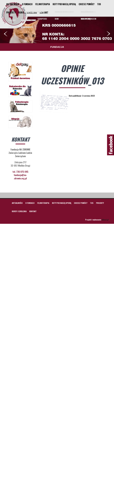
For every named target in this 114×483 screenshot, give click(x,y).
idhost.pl (105, 219)
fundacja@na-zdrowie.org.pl (20, 176)
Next (108, 34)
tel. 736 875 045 (20, 171)
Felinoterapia (42, 4)
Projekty (11, 12)
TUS (99, 4)
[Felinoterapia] (13, 25)
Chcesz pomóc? (86, 4)
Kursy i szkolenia (27, 12)
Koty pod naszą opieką (64, 4)
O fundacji (27, 4)
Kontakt (44, 12)
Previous (5, 34)
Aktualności (12, 4)
